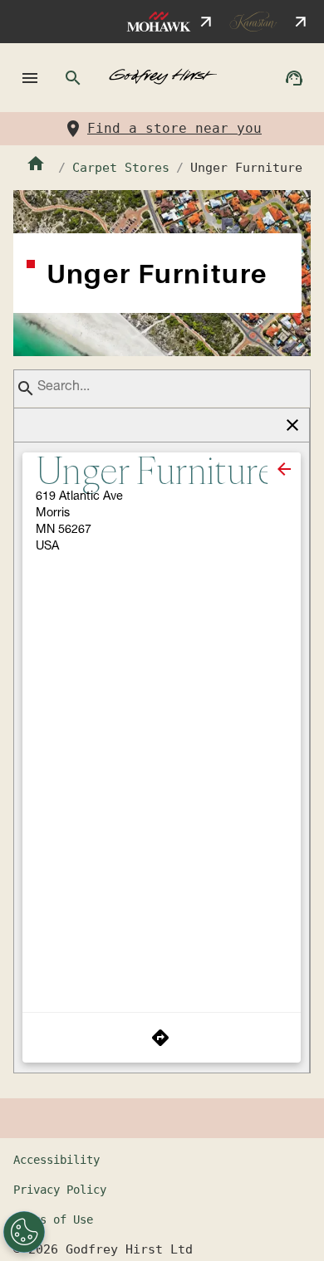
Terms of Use (53, 1219)
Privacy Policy (59, 1189)
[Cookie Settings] (24, 1232)
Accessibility (56, 1159)
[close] (284, 469)
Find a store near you (174, 128)
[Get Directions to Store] (161, 1038)
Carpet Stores (120, 167)
